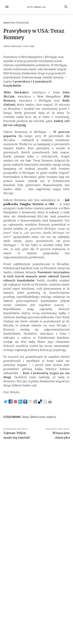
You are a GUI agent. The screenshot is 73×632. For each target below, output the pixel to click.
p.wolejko (16, 46)
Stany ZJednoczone (33, 417)
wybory (51, 417)
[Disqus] (36, 489)
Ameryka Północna (16, 23)
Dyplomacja (36, 7)
